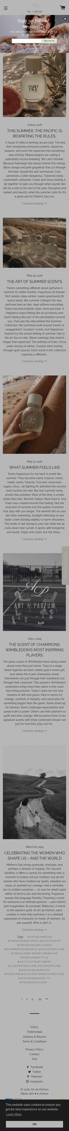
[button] (65, 18)
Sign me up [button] (49, 41)
